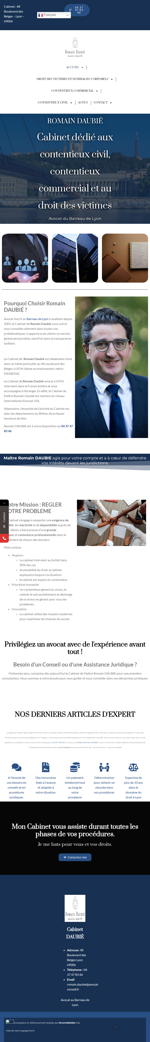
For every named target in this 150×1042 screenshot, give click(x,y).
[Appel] (4, 538)
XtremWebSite (67, 1022)
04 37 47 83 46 (58, 742)
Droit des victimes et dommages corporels (73, 79)
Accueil (72, 67)
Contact (101, 102)
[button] (116, 1027)
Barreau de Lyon (37, 319)
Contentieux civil (53, 102)
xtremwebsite (64, 747)
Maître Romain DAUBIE (88, 742)
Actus (83, 102)
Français (49, 14)
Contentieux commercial (72, 91)
